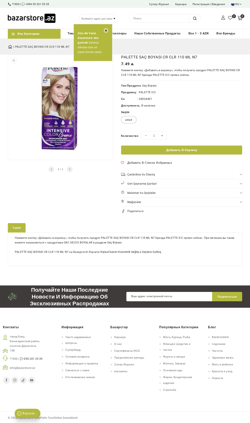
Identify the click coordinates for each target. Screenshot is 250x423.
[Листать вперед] (70, 169)
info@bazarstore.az (22, 367)
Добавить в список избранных (149, 163)
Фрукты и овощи (174, 356)
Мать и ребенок (222, 364)
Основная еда (172, 370)
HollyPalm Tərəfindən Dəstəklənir (56, 417)
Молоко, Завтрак (174, 363)
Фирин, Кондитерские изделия (177, 380)
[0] (230, 18)
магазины (120, 371)
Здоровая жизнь (223, 357)
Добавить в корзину (181, 150)
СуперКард (73, 349)
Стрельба (169, 389)
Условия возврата (77, 356)
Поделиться (135, 211)
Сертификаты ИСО (127, 350)
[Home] (11, 46)
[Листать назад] (51, 169)
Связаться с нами (77, 370)
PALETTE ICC (147, 92)
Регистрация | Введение (209, 4)
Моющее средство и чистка (177, 346)
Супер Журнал (159, 4)
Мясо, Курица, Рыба (176, 337)
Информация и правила (81, 363)
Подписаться (227, 296)
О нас (118, 343)
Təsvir (16, 227)
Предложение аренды (129, 357)
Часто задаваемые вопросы (78, 339)
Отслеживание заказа (80, 377)
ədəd (128, 119)
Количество (129, 135)
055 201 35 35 (33, 358)
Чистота (217, 350)
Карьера (181, 4)
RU (237, 4)
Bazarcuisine (220, 337)
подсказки (219, 343)
